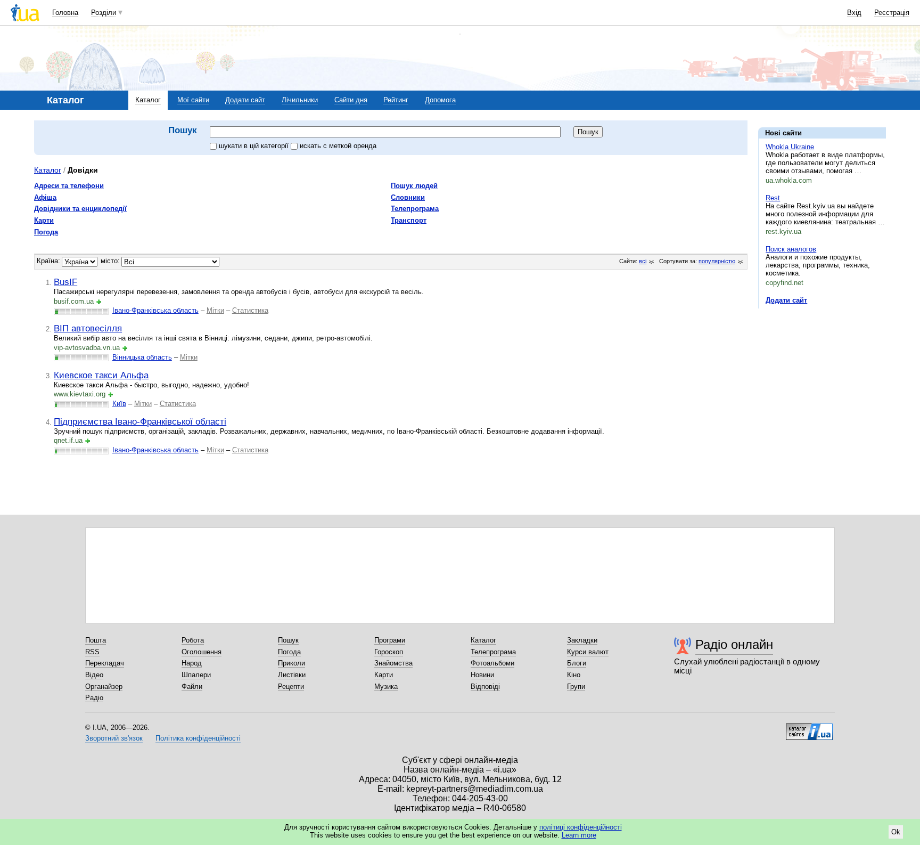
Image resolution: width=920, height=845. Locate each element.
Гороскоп (388, 652)
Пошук (288, 640)
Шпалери (196, 675)
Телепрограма (415, 209)
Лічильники (300, 100)
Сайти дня (350, 100)
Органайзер (103, 686)
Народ (192, 663)
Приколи (291, 663)
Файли (192, 686)
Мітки (215, 310)
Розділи (103, 13)
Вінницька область (142, 357)
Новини (482, 675)
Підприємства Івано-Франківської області (140, 421)
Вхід (854, 13)
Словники (408, 197)
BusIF (65, 282)
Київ (119, 404)
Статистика (250, 310)
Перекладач (104, 663)
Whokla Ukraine (790, 147)
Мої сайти (193, 100)
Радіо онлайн (734, 644)
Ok (895, 832)
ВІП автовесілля (88, 328)
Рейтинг (395, 100)
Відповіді (485, 686)
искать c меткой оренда (338, 146)
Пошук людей (414, 186)
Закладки (582, 640)
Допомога (440, 100)
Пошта (95, 640)
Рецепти (291, 686)
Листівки (292, 675)
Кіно (573, 675)
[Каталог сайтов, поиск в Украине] (809, 728)
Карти (44, 220)
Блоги (576, 663)
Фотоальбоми (492, 663)
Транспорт (408, 220)
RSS (92, 652)
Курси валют (588, 652)
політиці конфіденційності (580, 827)
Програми (389, 640)
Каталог (148, 100)
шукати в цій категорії (255, 146)
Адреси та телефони (69, 186)
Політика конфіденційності (198, 738)
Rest (773, 198)
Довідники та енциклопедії (80, 209)
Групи (576, 686)
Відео (94, 675)
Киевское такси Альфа (101, 375)
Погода (46, 232)
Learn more (579, 835)
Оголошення (201, 652)
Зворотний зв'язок (114, 738)
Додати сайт (245, 100)
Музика (386, 686)
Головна (65, 13)
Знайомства (393, 663)
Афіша (45, 197)
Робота (193, 640)
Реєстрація (891, 13)
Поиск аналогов (791, 249)
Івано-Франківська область (155, 310)
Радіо (94, 698)
